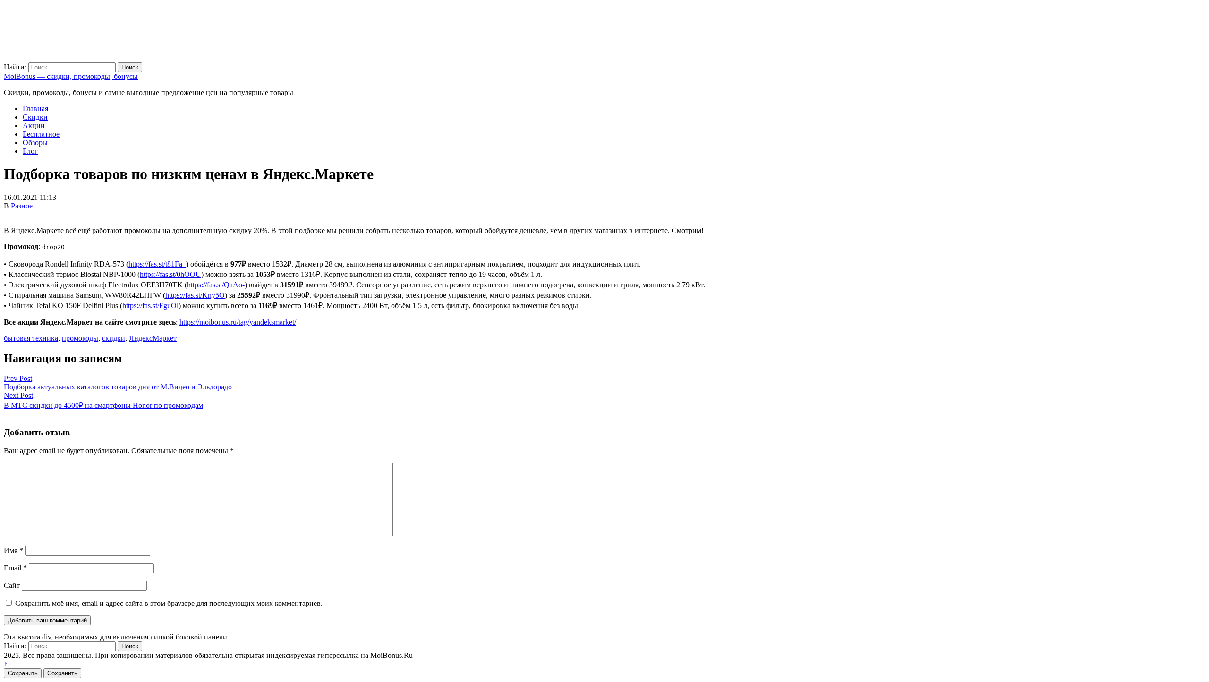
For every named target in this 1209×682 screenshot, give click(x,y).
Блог (30, 151)
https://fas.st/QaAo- (216, 285)
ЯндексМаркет (153, 338)
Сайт (12, 585)
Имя (13, 550)
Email (15, 568)
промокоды (80, 338)
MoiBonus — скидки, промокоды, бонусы (71, 76)
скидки (113, 338)
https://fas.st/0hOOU (170, 274)
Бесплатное (41, 134)
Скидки (35, 117)
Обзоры (35, 142)
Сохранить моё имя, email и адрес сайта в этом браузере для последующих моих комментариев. (169, 603)
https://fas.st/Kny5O (195, 295)
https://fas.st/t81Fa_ (157, 264)
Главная (35, 108)
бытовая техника (31, 338)
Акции (34, 125)
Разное (22, 206)
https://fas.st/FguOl (150, 306)
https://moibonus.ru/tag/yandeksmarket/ (237, 322)
